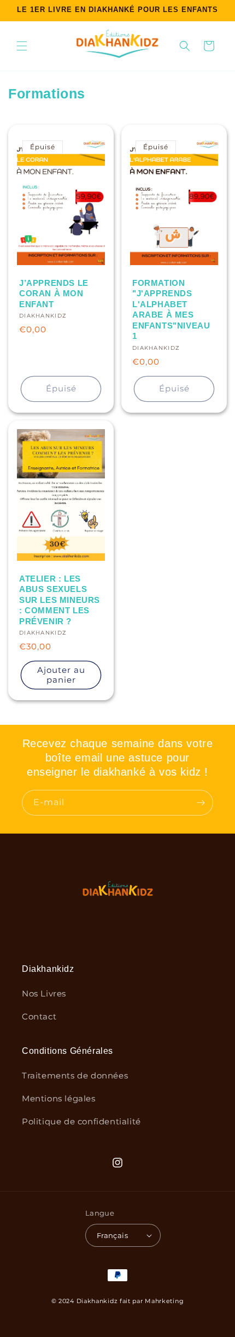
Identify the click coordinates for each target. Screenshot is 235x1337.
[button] (22, 46)
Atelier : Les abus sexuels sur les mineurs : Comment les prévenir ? (59, 600)
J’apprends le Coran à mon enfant (54, 293)
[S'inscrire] (201, 803)
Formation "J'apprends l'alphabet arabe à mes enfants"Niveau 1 (171, 309)
